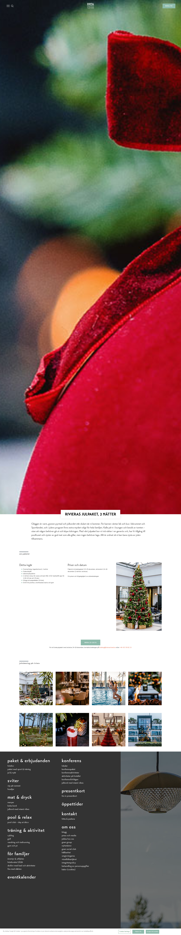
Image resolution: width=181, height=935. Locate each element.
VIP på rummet (14, 785)
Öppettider (72, 804)
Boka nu (169, 6)
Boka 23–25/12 (91, 642)
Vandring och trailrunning (19, 842)
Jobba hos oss (68, 839)
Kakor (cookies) (68, 869)
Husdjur (11, 789)
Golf (9, 839)
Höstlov (11, 765)
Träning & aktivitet (26, 830)
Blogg (64, 832)
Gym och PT (13, 845)
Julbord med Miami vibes (18, 809)
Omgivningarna (68, 856)
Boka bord (12, 805)
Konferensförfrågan (70, 779)
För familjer (19, 853)
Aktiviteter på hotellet (71, 776)
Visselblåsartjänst (69, 859)
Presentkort (73, 791)
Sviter (13, 780)
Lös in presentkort (69, 796)
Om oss (69, 827)
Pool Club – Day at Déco (18, 822)
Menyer (11, 802)
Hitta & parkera (68, 819)
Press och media (69, 835)
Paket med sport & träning (19, 769)
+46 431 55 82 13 (125, 647)
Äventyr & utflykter (16, 858)
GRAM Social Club (69, 849)
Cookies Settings (124, 931)
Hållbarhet (66, 852)
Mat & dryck (20, 797)
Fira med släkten (15, 869)
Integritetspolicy (69, 862)
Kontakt (69, 814)
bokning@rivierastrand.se (107, 647)
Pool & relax (20, 817)
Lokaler (65, 765)
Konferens (71, 760)
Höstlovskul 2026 (15, 862)
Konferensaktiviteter (70, 772)
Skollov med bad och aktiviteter (21, 865)
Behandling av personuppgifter (75, 866)
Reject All (138, 931)
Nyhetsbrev (67, 845)
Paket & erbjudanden (29, 760)
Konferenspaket (68, 769)
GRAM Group (67, 842)
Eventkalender (22, 877)
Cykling (11, 835)
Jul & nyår (12, 772)
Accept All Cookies (152, 931)
